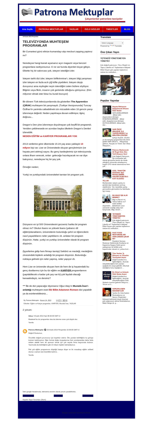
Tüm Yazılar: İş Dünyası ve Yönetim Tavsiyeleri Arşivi (120, 255)
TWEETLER (112, 29)
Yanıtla (31, 322)
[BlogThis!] (59, 300)
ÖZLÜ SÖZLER (92, 29)
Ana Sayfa (27, 29)
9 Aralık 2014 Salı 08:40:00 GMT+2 (47, 316)
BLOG (127, 29)
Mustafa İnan (63, 303)
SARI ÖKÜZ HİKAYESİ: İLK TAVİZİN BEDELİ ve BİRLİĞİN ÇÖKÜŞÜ (120, 132)
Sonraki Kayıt (28, 396)
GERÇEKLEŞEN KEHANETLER (118, 290)
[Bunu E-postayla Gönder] (57, 300)
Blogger (65, 413)
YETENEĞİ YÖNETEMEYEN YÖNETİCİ (118, 216)
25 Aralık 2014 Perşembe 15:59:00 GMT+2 (63, 330)
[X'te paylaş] (62, 300)
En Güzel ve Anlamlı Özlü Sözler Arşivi (120, 273)
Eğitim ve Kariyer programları (40, 303)
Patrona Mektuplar (35, 330)
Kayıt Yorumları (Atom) (37, 400)
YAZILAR (73, 29)
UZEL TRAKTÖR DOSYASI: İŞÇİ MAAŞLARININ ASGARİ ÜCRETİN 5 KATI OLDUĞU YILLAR (115, 176)
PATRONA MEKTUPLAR (51, 29)
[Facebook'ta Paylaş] (64, 300)
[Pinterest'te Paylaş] (66, 300)
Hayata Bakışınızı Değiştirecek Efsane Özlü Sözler (120, 109)
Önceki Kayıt (88, 396)
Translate (118, 46)
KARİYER (55, 303)
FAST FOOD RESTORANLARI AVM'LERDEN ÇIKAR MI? (120, 236)
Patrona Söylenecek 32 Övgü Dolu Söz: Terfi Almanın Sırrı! (120, 152)
